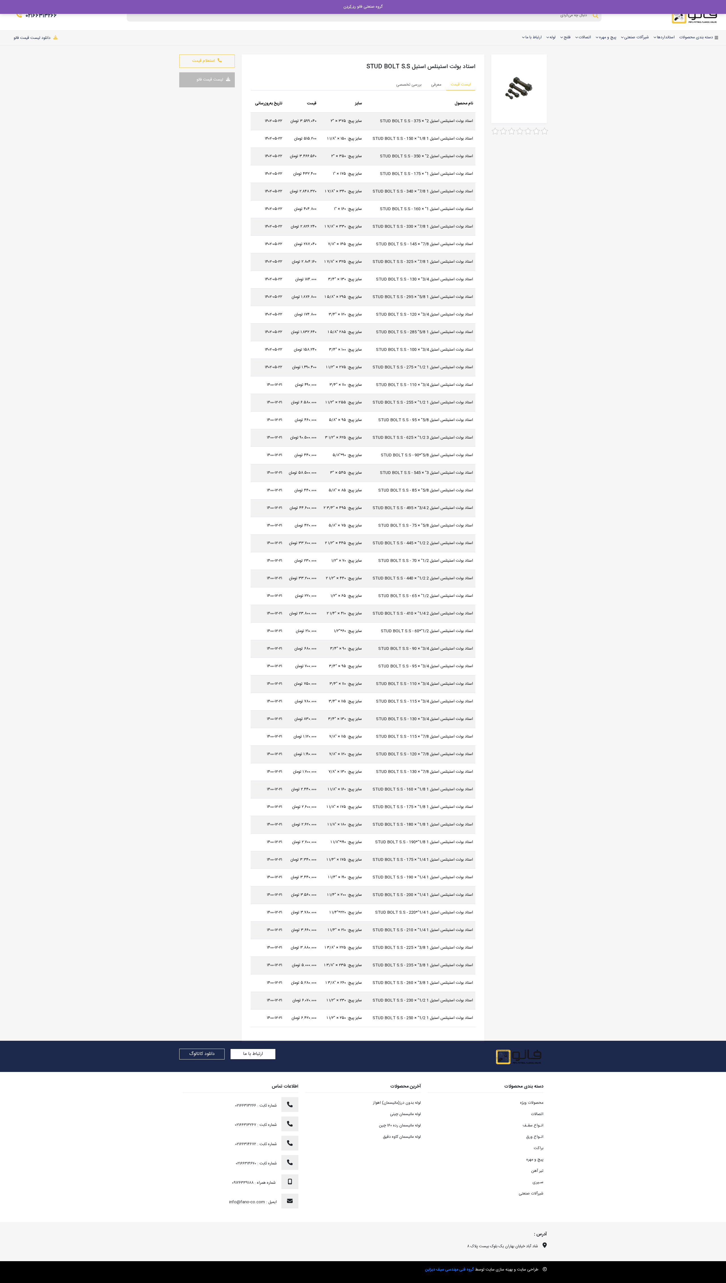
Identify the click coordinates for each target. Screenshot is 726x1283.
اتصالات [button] (585, 37)
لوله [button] (553, 37)
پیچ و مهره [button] (607, 37)
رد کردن (349, 6)
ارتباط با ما (253, 1054)
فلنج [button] (567, 37)
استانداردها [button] (666, 37)
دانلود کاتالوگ (202, 1054)
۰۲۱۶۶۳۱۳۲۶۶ (41, 15)
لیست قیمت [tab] (461, 84)
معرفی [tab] (436, 84)
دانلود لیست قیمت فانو (32, 38)
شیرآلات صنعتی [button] (636, 37)
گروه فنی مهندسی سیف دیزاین (449, 1269)
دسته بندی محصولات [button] (696, 37)
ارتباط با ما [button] (533, 37)
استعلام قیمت (203, 61)
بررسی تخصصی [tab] (408, 84)
